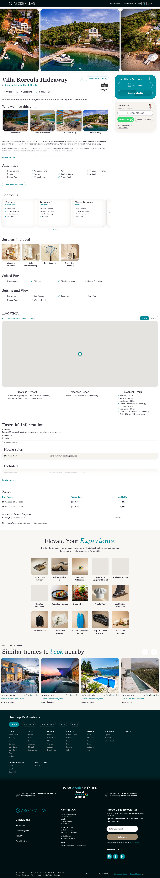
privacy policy (134, 842)
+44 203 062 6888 (69, 832)
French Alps (51, 750)
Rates (149, 78)
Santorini (90, 741)
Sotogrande (32, 750)
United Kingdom (16, 762)
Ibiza (30, 738)
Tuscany (12, 738)
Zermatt (37, 766)
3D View (153, 318)
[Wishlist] (144, 3)
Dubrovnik (70, 738)
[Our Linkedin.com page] (122, 856)
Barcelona (32, 741)
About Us (20, 836)
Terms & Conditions (22, 875)
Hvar (68, 744)
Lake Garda (13, 750)
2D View (144, 318)
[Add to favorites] (82, 78)
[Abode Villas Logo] (22, 3)
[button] (104, 87)
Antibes (50, 747)
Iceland (128, 731)
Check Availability (135, 93)
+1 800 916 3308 (68, 838)
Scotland (12, 766)
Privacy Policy (36, 875)
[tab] (54, 229)
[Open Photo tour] (153, 14)
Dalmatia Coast (21, 85)
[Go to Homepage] (34, 810)
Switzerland (41, 762)
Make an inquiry (144, 119)
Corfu (89, 735)
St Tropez (51, 741)
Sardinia (12, 744)
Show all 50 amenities (14, 185)
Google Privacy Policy (120, 874)
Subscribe (122, 837)
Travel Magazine (22, 831)
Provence (50, 735)
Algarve (107, 735)
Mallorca (31, 735)
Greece (90, 731)
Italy (11, 731)
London (11, 769)
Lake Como (13, 747)
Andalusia (31, 744)
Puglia (11, 753)
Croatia (34, 85)
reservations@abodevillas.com (73, 845)
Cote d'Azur (51, 738)
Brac (68, 741)
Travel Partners (22, 841)
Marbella (31, 747)
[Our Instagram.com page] (109, 856)
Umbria (11, 756)
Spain (30, 731)
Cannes (50, 744)
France (50, 731)
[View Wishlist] (144, 3)
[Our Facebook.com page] (115, 856)
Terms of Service (135, 874)
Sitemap (57, 875)
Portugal (109, 731)
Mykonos (90, 738)
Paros (89, 744)
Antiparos (90, 747)
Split (67, 750)
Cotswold (12, 772)
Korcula (8, 85)
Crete (89, 750)
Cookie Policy (47, 875)
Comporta (108, 738)
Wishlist (22, 825)
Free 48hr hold (123, 128)
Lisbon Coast (109, 741)
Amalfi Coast (13, 735)
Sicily (11, 741)
